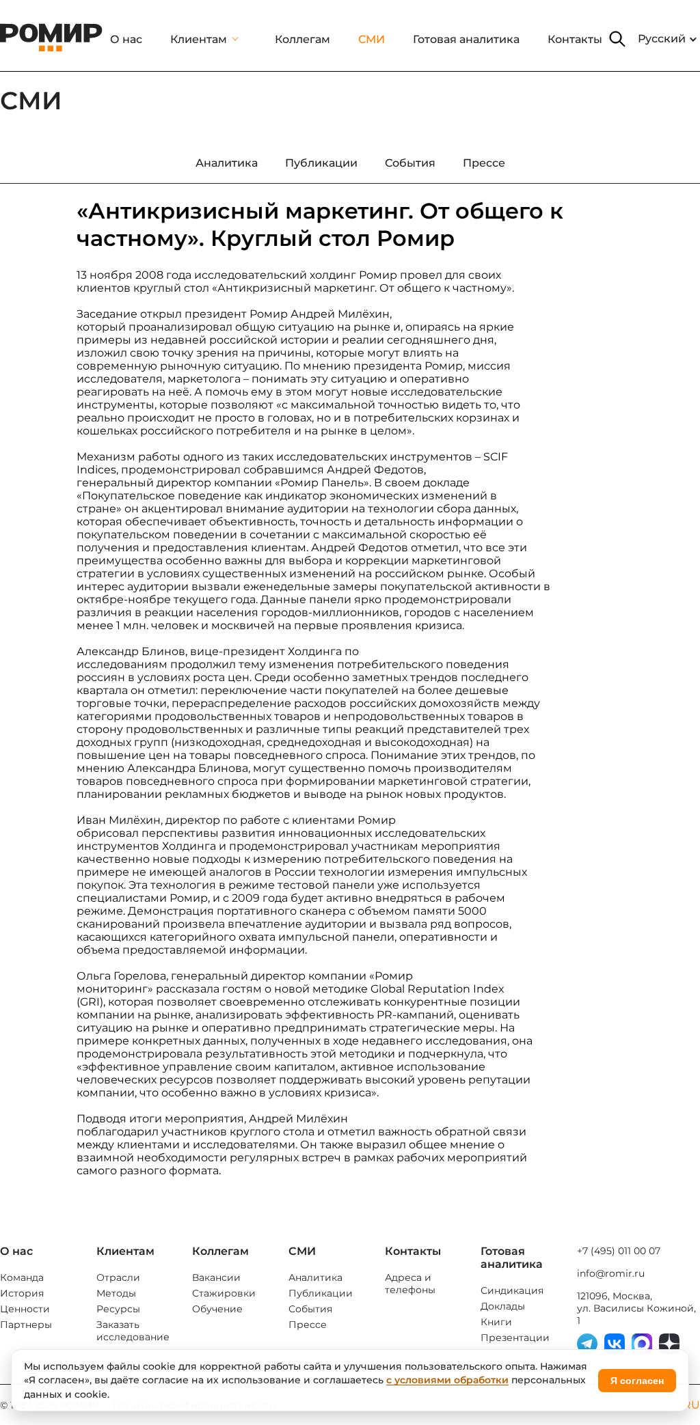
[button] (617, 39)
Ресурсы (118, 1309)
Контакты (575, 39)
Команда (22, 1277)
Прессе (307, 1324)
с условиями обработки (447, 1380)
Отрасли (118, 1277)
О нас (126, 39)
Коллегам (302, 39)
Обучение (217, 1309)
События (310, 1309)
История (22, 1293)
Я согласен (637, 1380)
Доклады (503, 1306)
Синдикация (512, 1290)
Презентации (515, 1337)
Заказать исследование (133, 1330)
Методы (116, 1293)
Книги (496, 1322)
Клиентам (198, 39)
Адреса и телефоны (410, 1283)
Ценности (25, 1309)
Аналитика (315, 1277)
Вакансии (216, 1277)
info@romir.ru (611, 1273)
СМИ (371, 39)
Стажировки (224, 1293)
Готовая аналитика (466, 39)
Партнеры (26, 1324)
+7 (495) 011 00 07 (618, 1251)
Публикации (320, 1293)
